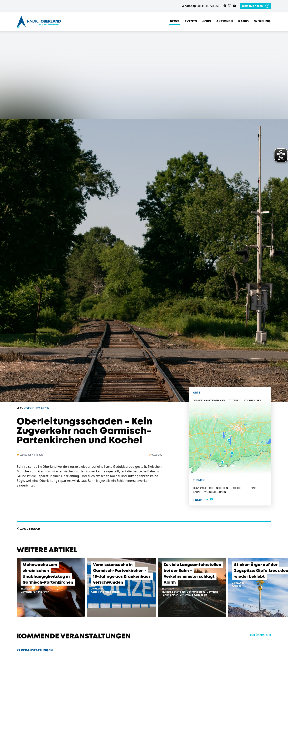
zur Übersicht (260, 635)
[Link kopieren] (206, 500)
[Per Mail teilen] (211, 500)
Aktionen (224, 21)
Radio (243, 21)
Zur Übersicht (30, 528)
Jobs (206, 21)
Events (191, 21)
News (174, 21)
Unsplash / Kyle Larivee (36, 407)
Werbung (262, 21)
